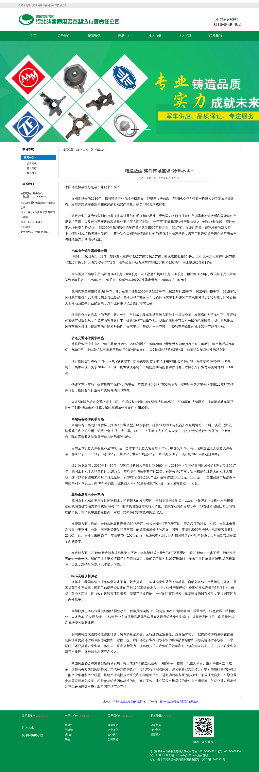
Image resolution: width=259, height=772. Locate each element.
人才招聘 (185, 36)
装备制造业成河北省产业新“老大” (131, 701)
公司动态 (32, 163)
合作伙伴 (113, 734)
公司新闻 (156, 724)
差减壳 (69, 729)
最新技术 (32, 173)
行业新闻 (156, 729)
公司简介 (113, 724)
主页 (33, 36)
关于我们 (63, 36)
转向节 (69, 724)
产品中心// (71, 715)
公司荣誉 (113, 739)
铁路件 (69, 734)
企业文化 (113, 729)
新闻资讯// (157, 715)
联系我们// (28, 715)
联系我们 (215, 36)
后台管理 (202, 755)
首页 (77, 149)
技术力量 (154, 36)
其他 (67, 739)
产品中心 (124, 36)
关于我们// (114, 715)
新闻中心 (88, 149)
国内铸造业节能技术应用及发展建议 (178, 701)
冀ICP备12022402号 (213, 759)
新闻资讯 (94, 36)
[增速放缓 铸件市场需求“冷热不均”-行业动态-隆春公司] (68, 24)
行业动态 (32, 168)
